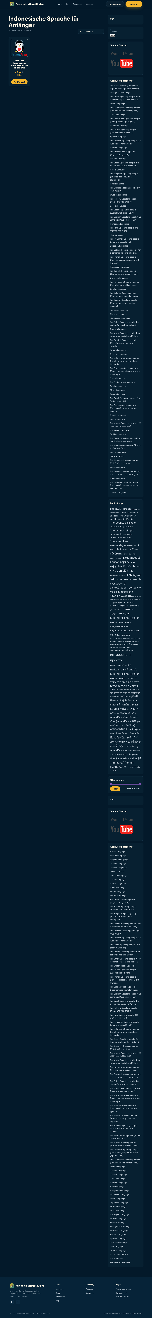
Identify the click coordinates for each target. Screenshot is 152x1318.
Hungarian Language (119, 224)
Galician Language (118, 492)
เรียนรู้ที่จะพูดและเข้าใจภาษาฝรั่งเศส (125, 762)
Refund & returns (122, 1297)
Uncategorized (116, 1258)
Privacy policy (121, 1293)
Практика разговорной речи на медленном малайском (124, 647)
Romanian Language (119, 126)
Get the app (133, 4)
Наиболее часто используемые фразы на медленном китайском (125, 638)
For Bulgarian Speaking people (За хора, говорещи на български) (124, 176)
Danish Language (118, 415)
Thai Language (116, 235)
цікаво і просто (127, 678)
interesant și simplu (122, 530)
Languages (60, 1289)
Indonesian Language (119, 267)
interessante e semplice (121, 534)
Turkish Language (118, 434)
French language (117, 394)
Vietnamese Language (120, 318)
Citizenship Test (117, 456)
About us (89, 4)
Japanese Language (119, 310)
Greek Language (117, 114)
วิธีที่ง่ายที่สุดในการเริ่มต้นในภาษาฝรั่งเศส (125, 737)
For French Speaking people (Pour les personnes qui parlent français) (124, 260)
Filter (115, 788)
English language (117, 419)
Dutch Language (117, 478)
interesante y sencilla (121, 526)
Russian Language (118, 159)
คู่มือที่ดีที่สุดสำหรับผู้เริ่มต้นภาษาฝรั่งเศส (124, 700)
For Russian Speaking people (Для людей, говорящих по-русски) (123, 408)
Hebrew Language (118, 147)
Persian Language (118, 386)
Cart (67, 4)
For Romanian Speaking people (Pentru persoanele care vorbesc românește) (125, 371)
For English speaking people (122, 382)
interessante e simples (121, 537)
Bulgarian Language (119, 246)
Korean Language (118, 350)
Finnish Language (118, 452)
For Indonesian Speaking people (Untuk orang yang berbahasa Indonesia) (124, 361)
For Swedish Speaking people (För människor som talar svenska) (123, 343)
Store (58, 1293)
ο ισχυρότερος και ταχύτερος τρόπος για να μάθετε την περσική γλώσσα (124, 606)
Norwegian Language (119, 430)
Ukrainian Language (119, 278)
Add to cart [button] (19, 82)
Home (59, 4)
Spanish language (118, 136)
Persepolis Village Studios (27, 4)
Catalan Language (118, 289)
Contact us (77, 4)
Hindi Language (117, 184)
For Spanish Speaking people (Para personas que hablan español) (123, 303)
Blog (57, 1301)
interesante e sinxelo (123, 522)
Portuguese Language (120, 92)
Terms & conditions (123, 1289)
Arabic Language (117, 170)
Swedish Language (118, 195)
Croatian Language (118, 329)
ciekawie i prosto (120, 508)
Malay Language (117, 390)
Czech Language (117, 378)
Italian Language (117, 103)
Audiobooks (60, 1297)
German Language (118, 354)
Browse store (115, 4)
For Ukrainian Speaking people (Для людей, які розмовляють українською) (124, 485)
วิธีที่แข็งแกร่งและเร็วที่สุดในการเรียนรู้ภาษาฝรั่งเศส (125, 746)
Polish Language (117, 467)
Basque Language (118, 206)
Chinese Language (118, 314)
